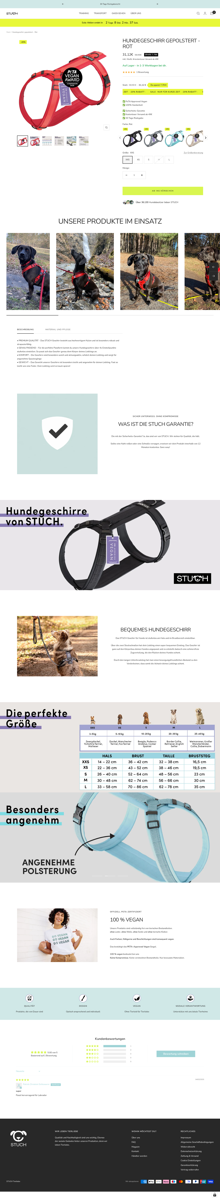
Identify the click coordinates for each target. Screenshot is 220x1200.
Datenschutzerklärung (191, 1151)
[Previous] (120, 138)
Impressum (186, 1137)
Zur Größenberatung (193, 152)
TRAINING (84, 13)
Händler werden (139, 1156)
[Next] (205, 138)
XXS (127, 159)
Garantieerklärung (189, 1165)
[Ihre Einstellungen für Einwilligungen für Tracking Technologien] (214, 1194)
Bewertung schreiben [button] (176, 1054)
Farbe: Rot (127, 124)
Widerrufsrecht (188, 1146)
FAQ (134, 1142)
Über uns (136, 1137)
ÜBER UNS (136, 13)
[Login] (205, 13)
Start (8, 32)
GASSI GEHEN (118, 13)
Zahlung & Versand (190, 1156)
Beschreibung (25, 329)
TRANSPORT (100, 13)
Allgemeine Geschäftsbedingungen (197, 1142)
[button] (92, 1046)
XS (138, 159)
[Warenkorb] (212, 13)
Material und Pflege (58, 329)
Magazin (135, 1146)
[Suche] (198, 13)
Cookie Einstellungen (191, 1160)
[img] (22, 1080)
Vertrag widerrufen (190, 1169)
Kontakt (135, 1151)
